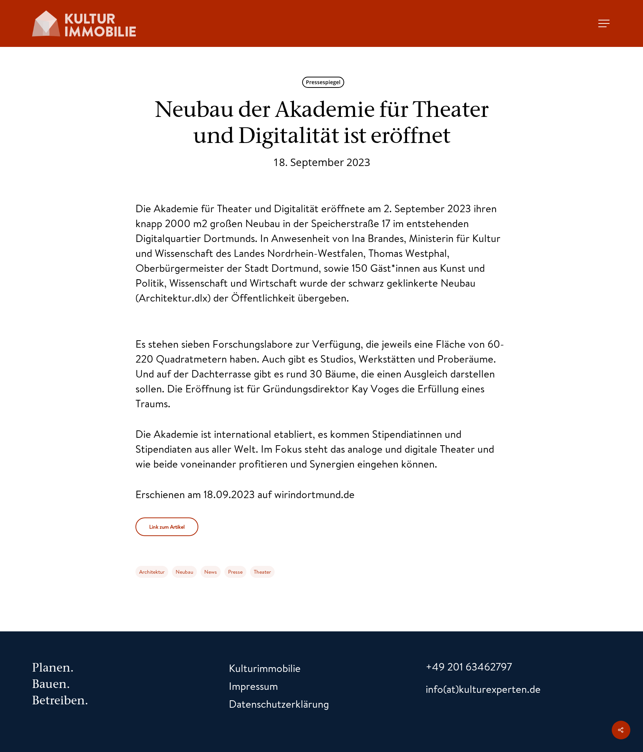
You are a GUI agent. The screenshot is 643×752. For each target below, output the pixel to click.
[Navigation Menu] (604, 23)
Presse (235, 571)
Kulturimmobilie (265, 668)
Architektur (151, 571)
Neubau (184, 571)
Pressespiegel (323, 82)
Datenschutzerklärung (279, 704)
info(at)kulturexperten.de (483, 689)
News (210, 571)
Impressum (253, 686)
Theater (262, 571)
